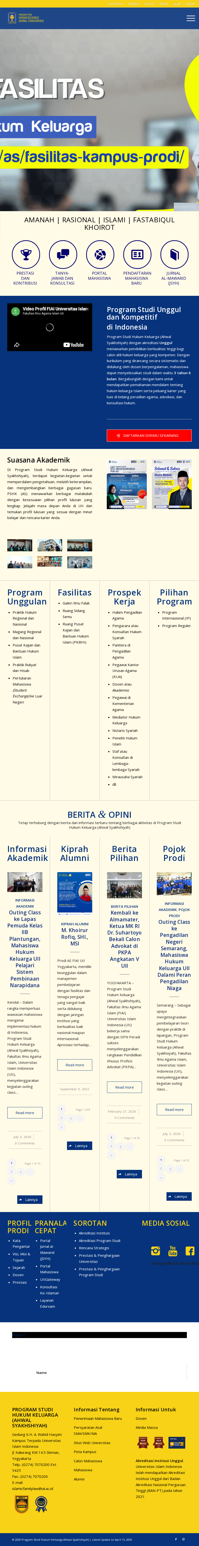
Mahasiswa (83, 1469)
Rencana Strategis (94, 1247)
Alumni (79, 1478)
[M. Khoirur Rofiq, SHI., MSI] (74, 894)
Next (195, 120)
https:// (18, 1334)
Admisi (163, 3)
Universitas (115, 3)
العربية (176, 3)
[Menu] (188, 18)
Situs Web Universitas (92, 1442)
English (190, 3)
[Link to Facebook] (176, 1539)
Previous (4, 120)
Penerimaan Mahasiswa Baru (98, 1418)
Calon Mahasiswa (88, 1460)
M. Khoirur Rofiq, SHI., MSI (75, 936)
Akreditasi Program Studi (99, 1240)
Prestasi (20, 1282)
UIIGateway (50, 1279)
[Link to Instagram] (183, 1539)
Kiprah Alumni (75, 923)
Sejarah (19, 1267)
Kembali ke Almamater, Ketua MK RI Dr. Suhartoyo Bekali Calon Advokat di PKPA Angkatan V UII (124, 939)
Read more (25, 1112)
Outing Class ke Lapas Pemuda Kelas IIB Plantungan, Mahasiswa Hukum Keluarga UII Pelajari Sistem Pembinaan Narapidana (24, 948)
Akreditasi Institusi (94, 1232)
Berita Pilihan (124, 906)
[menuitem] (116, 3)
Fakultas (134, 3)
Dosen (18, 1274)
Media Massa (147, 1427)
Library (149, 3)
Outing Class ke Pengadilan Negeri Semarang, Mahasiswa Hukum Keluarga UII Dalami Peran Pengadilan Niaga (174, 954)
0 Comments (25, 1143)
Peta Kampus (85, 1451)
